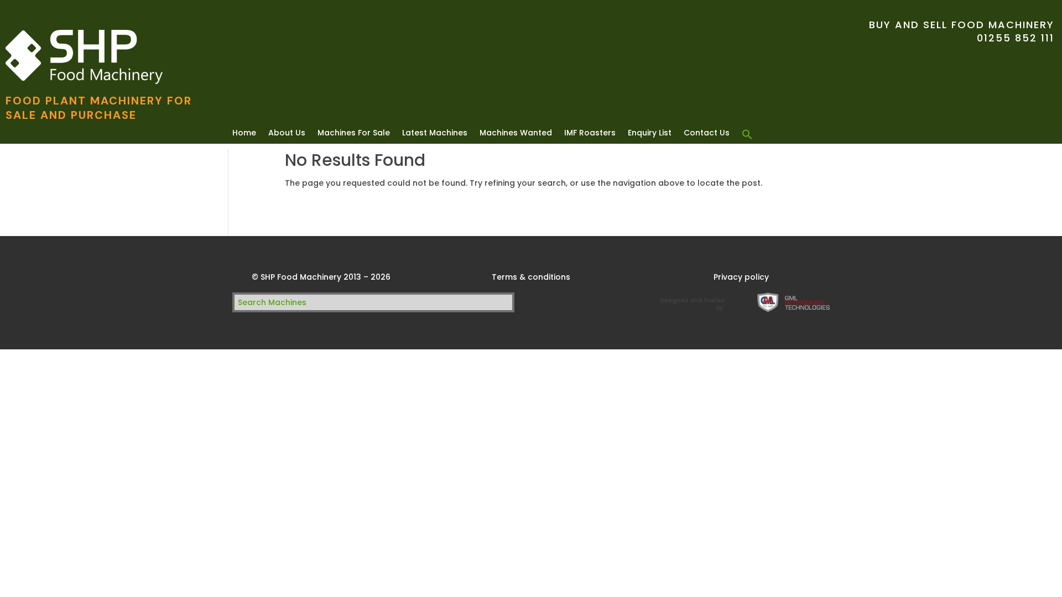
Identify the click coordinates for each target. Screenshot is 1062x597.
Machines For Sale (353, 133)
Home (244, 133)
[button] (747, 135)
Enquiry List (649, 133)
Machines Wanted (516, 133)
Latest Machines (434, 133)
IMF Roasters (590, 133)
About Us (286, 133)
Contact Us (707, 133)
